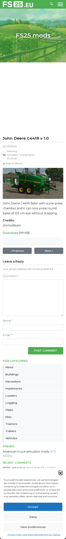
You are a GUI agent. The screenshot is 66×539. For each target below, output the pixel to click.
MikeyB (17, 467)
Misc (9, 417)
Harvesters (13, 381)
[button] (60, 473)
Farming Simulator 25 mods (13, 155)
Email (7, 335)
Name (8, 320)
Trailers (11, 431)
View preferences (33, 527)
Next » (49, 250)
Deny (33, 517)
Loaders (11, 395)
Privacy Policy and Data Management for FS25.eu (34, 534)
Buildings (12, 374)
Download (10, 233)
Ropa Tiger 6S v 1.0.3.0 (40, 467)
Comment (11, 276)
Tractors (11, 424)
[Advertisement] (33, 98)
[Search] (51, 4)
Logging (11, 403)
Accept (33, 507)
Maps (9, 409)
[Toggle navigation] (59, 4)
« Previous (17, 250)
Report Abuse (14, 163)
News (9, 367)
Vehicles (11, 438)
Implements (14, 388)
